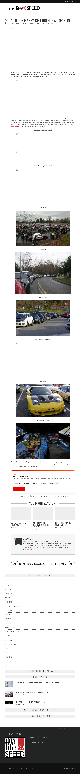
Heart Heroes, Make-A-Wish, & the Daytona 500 (32, 692)
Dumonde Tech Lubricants (39, 738)
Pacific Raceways (15, 126)
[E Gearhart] (17, 541)
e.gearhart (58, 23)
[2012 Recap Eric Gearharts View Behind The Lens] (43, 513)
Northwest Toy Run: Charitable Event (64, 524)
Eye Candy (8, 593)
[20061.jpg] (43, 273)
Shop (31, 734)
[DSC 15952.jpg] (43, 97)
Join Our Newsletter (37, 742)
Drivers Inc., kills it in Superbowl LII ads (30, 702)
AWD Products (44, 483)
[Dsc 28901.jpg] (43, 187)
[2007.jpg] (43, 400)
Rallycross (9, 661)
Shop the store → (19, 489)
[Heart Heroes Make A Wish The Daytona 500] (9, 694)
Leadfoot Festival (11, 627)
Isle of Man (9, 623)
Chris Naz (8, 585)
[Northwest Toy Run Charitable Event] (65, 513)
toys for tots (55, 496)
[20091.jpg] (43, 441)
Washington (64, 496)
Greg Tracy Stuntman (12, 606)
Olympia (33, 496)
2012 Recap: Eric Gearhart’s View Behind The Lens (43, 525)
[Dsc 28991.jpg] (43, 228)
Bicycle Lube (26, 483)
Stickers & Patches (54, 483)
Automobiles (9, 581)
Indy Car (8, 615)
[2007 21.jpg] (43, 360)
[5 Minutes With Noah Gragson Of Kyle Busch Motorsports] (9, 684)
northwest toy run (23, 496)
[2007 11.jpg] (43, 318)
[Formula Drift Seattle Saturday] (21, 513)
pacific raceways (43, 496)
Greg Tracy (9, 602)
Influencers (9, 619)
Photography (47, 23)
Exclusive (8, 589)
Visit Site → (30, 550)
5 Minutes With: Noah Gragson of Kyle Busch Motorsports (37, 682)
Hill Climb (8, 610)
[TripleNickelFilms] (74, 1)
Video (7, 665)
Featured (24, 23)
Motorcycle (9, 636)
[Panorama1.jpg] (43, 157)
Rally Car (8, 657)
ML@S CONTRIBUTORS (35, 23)
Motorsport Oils (17, 483)
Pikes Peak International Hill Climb (17, 644)
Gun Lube (35, 483)
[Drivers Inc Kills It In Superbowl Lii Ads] (9, 702)
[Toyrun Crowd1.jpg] (43, 141)
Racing (7, 648)
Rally (7, 653)
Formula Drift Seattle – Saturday (20, 524)
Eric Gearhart (15, 23)
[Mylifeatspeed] (65, 1)
